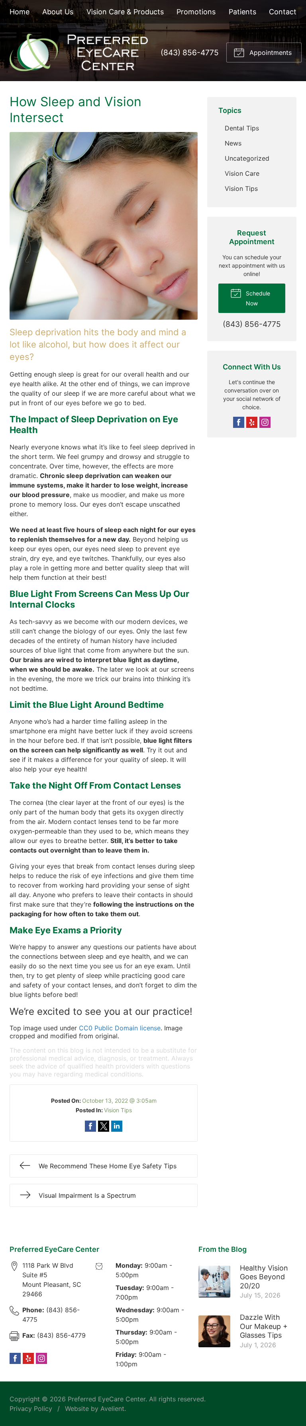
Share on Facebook (90, 1126)
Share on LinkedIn (116, 1126)
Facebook (238, 422)
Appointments (269, 52)
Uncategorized (247, 158)
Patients (242, 12)
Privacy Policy (31, 1408)
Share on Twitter (103, 1126)
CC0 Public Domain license (120, 1028)
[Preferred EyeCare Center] (79, 52)
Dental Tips (242, 128)
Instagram (265, 422)
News (233, 143)
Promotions (196, 12)
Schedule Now (257, 298)
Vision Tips (118, 1110)
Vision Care (242, 173)
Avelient (112, 1408)
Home (19, 12)
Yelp (251, 422)
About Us (57, 12)
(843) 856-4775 (190, 52)
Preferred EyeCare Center (106, 1399)
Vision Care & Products (125, 12)
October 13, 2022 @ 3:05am (119, 1100)
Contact (282, 12)
